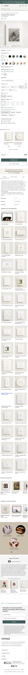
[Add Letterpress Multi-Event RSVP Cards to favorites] (12, 426)
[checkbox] (8, 146)
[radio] (2, 74)
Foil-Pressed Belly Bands (6, 322)
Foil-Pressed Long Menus (6, 389)
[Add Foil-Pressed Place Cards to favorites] (26, 227)
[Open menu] (2, 6)
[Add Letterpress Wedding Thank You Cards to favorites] (26, 443)
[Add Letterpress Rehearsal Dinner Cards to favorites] (12, 459)
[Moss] (13, 56)
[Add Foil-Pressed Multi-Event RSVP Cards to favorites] (12, 326)
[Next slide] (27, 35)
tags (23, 177)
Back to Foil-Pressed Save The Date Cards (10, 13)
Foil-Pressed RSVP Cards (6, 288)
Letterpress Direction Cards (7, 455)
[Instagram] (16, 666)
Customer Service (6, 653)
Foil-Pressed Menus (19, 224)
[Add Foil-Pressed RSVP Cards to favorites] (12, 276)
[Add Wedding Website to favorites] (12, 211)
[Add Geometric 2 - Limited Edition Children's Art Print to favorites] (17, 581)
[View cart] (26, 6)
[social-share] (2, 18)
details (5, 177)
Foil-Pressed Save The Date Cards (13, 603)
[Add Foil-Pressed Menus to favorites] (26, 211)
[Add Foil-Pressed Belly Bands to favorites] (12, 310)
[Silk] (2, 56)
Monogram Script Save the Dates (5, 492)
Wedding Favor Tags (19, 255)
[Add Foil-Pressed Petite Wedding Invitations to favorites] (26, 343)
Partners (4, 656)
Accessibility (22, 669)
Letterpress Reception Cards (20, 422)
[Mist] (17, 56)
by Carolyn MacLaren (15, 516)
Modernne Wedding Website (16, 515)
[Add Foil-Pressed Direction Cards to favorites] (12, 293)
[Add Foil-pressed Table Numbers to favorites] (12, 227)
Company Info (5, 650)
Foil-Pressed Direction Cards (7, 305)
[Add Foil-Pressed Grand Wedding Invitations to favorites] (12, 360)
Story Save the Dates (15, 491)
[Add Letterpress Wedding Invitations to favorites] (26, 393)
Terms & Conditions (7, 669)
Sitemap (18, 669)
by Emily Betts (14, 493)
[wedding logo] (6, 5)
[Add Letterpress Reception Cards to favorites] (26, 410)
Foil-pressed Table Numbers (7, 239)
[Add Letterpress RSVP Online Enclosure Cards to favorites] (26, 426)
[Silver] (13, 63)
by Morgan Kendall (4, 517)
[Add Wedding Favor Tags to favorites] (26, 243)
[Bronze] (9, 63)
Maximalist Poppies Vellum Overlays (5, 516)
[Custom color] (24, 56)
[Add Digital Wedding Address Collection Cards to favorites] (12, 393)
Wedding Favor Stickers (6, 272)
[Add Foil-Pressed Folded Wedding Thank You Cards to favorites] (26, 276)
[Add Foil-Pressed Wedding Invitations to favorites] (26, 259)
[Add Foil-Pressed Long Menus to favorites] (12, 377)
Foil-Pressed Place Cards (20, 239)
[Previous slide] (1, 35)
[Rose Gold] (20, 63)
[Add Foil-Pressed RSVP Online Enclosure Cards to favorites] (26, 310)
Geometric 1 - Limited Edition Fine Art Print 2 (3, 591)
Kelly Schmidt (5, 16)
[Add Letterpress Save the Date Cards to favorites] (26, 459)
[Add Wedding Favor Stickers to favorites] (12, 259)
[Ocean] (20, 56)
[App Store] (8, 662)
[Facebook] (11, 666)
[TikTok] (15, 666)
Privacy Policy (13, 669)
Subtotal (3, 154)
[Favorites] (23, 6)
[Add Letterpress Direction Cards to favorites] (12, 443)
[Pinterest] (13, 666)
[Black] (6, 63)
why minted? (14, 177)
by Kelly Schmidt (3, 494)
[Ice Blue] (2, 63)
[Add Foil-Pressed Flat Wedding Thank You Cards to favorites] (12, 343)
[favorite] (5, 18)
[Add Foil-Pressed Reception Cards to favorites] (26, 293)
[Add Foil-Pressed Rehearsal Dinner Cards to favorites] (26, 360)
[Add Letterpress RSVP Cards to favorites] (12, 410)
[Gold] (17, 63)
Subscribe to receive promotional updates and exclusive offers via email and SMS (14, 609)
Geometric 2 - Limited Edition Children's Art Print (14, 591)
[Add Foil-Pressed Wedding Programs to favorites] (12, 243)
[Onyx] (9, 56)
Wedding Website (5, 224)
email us (6, 191)
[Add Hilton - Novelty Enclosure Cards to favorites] (27, 581)
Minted (2, 603)
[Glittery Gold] (24, 63)
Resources (4, 659)
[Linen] (6, 56)
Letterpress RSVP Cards (6, 422)
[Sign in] (20, 6)
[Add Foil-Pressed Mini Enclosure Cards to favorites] (26, 377)
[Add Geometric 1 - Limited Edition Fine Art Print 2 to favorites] (7, 581)
